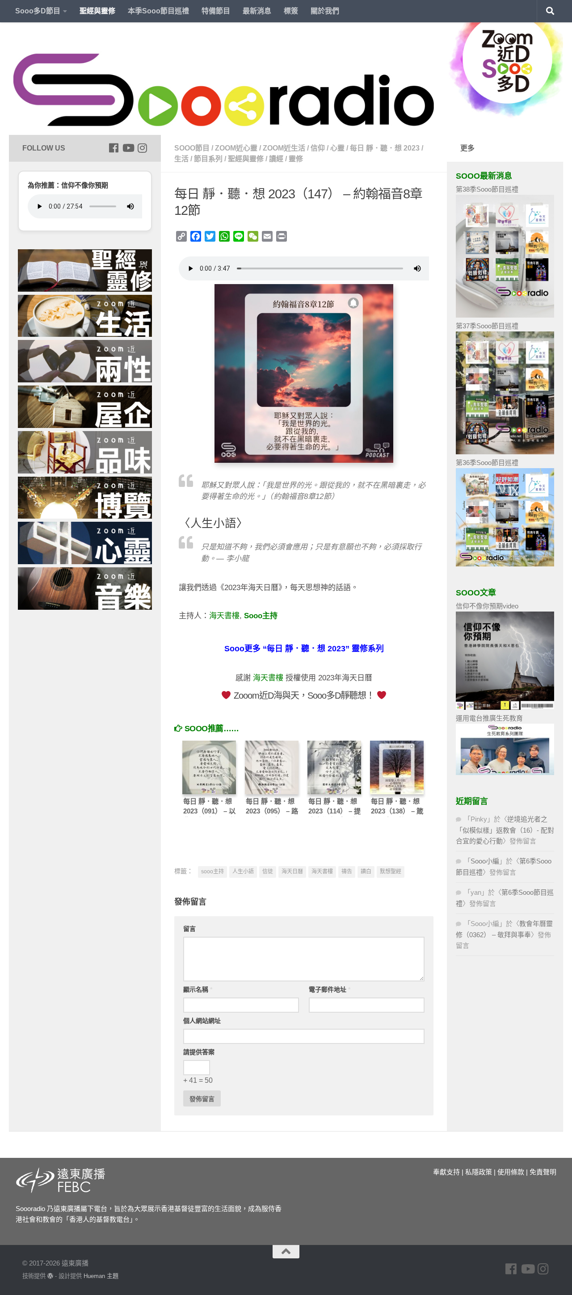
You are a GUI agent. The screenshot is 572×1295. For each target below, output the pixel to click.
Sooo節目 (192, 148)
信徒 (267, 871)
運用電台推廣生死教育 (489, 718)
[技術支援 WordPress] (50, 1276)
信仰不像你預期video (487, 606)
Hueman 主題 (101, 1276)
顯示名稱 (197, 989)
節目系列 (208, 159)
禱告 (346, 871)
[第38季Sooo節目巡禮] (505, 315)
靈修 (296, 159)
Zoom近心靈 (236, 148)
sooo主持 (212, 871)
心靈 (337, 148)
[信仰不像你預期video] (505, 707)
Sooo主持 (261, 616)
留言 (189, 928)
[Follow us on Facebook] (113, 147)
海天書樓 (224, 616)
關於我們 (325, 11)
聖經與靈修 (97, 11)
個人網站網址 (202, 1020)
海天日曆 (292, 871)
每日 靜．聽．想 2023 (385, 148)
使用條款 (510, 1172)
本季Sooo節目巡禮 (158, 11)
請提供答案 (198, 1052)
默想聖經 (390, 871)
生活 (181, 159)
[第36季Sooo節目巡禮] (505, 564)
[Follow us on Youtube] (127, 147)
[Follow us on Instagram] (142, 147)
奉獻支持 (446, 1172)
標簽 (291, 11)
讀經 (276, 159)
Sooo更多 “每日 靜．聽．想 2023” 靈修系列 (304, 648)
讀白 (366, 871)
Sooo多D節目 (37, 11)
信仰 (318, 148)
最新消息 (257, 11)
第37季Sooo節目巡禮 (487, 326)
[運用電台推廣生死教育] (505, 772)
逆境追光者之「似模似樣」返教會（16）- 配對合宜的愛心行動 (505, 830)
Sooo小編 (485, 861)
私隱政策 (478, 1172)
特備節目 (216, 11)
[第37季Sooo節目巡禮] (505, 452)
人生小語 (243, 871)
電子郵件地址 (329, 989)
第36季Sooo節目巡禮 (487, 462)
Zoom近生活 (284, 148)
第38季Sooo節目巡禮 (487, 189)
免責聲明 (543, 1172)
